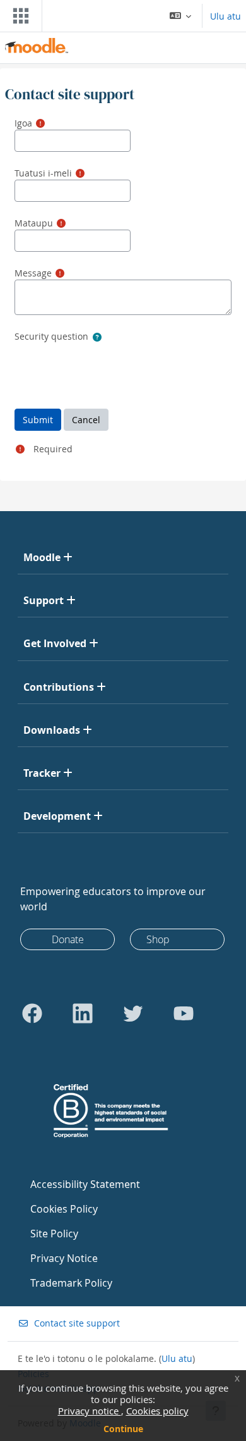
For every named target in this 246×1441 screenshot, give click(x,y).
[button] (180, 16)
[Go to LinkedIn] (83, 1013)
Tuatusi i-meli (43, 173)
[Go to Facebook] (32, 1013)
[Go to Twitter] (133, 1013)
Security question (51, 336)
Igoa (23, 123)
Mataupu (34, 223)
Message (33, 273)
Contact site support (77, 1323)
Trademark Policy (71, 1283)
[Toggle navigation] (18, 16)
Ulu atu (225, 16)
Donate (68, 939)
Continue (123, 1429)
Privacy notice (89, 1410)
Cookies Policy (64, 1209)
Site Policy (54, 1233)
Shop (158, 939)
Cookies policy (157, 1410)
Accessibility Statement (85, 1184)
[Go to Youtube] (183, 1013)
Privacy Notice (64, 1258)
